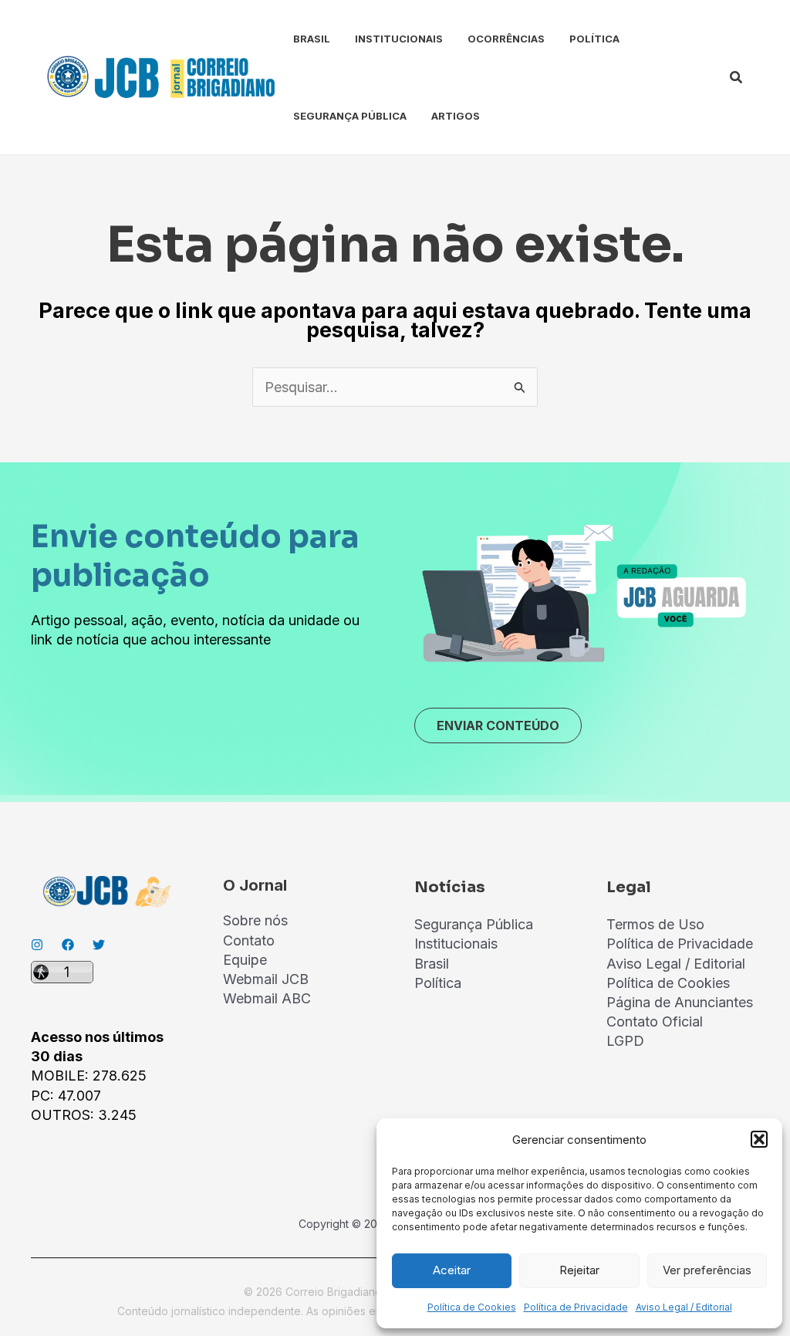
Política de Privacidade (576, 1307)
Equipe (245, 960)
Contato (249, 940)
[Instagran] (37, 945)
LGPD (625, 1041)
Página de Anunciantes (679, 1002)
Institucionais (399, 38)
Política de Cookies (471, 1307)
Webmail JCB (266, 979)
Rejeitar (579, 1270)
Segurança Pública (350, 116)
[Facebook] (68, 945)
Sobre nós (255, 920)
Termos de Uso (655, 924)
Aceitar (452, 1270)
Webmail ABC (267, 998)
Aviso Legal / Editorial (684, 1307)
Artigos (455, 116)
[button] (759, 1139)
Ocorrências (506, 38)
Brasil (311, 38)
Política (594, 38)
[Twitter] (99, 945)
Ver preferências (707, 1270)
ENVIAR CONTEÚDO (498, 725)
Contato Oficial (654, 1021)
